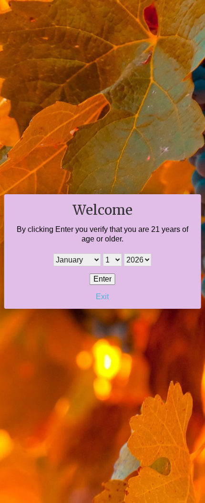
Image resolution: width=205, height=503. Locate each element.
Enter (102, 279)
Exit (102, 297)
